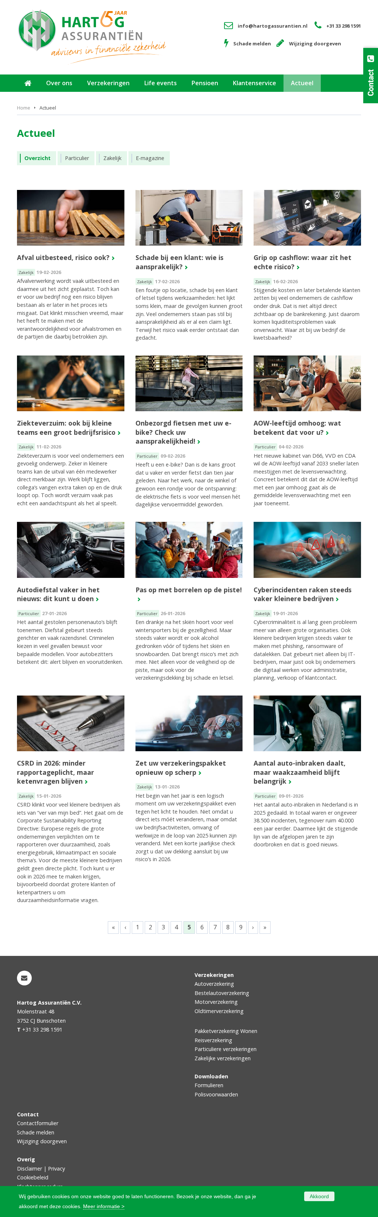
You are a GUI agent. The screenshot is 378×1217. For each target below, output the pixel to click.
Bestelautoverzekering (222, 992)
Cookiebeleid (32, 1177)
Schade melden (252, 43)
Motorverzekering (216, 1001)
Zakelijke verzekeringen (223, 1058)
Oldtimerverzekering (219, 1011)
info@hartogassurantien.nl (272, 25)
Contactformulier (37, 1123)
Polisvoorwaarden (216, 1094)
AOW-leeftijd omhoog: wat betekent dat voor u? (297, 428)
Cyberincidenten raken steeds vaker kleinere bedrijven (302, 594)
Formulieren (209, 1085)
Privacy (56, 1168)
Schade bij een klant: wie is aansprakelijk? (179, 262)
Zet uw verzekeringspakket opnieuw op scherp (180, 768)
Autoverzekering (214, 983)
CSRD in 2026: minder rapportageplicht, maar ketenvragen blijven (55, 772)
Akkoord (319, 1196)
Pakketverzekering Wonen (226, 1030)
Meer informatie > (103, 1206)
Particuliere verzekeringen (226, 1049)
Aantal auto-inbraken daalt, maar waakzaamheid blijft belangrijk (300, 772)
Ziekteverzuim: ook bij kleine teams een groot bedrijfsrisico (66, 428)
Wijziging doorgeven (315, 43)
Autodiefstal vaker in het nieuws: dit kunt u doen (58, 594)
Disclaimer (29, 1168)
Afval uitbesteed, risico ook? (63, 257)
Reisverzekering (213, 1040)
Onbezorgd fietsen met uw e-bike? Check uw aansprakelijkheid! (183, 432)
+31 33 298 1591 (343, 25)
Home (23, 107)
